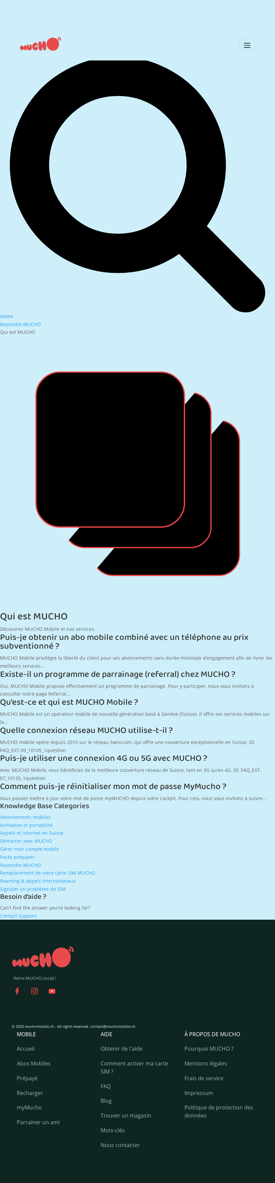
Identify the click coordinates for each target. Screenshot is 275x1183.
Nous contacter (120, 1145)
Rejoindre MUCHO (20, 865)
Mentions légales (205, 1063)
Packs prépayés (17, 857)
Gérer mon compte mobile (29, 849)
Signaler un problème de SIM (33, 889)
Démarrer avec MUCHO (26, 841)
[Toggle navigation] (247, 45)
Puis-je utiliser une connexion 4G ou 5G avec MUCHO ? (103, 758)
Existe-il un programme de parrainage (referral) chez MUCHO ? (117, 674)
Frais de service (203, 1078)
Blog (106, 1100)
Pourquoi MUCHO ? (208, 1048)
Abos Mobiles (34, 1063)
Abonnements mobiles (25, 817)
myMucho (29, 1107)
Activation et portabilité (26, 825)
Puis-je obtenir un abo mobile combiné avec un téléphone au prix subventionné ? (124, 641)
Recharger (30, 1093)
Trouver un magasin (126, 1115)
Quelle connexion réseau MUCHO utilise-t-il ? (86, 731)
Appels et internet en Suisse (31, 833)
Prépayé (27, 1078)
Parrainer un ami (38, 1122)
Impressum (198, 1093)
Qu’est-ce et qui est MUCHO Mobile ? (69, 702)
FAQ (106, 1086)
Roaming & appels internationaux (37, 881)
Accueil (26, 1048)
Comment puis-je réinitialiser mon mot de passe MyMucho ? (113, 787)
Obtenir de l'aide (122, 1048)
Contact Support (18, 916)
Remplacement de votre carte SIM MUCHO (47, 873)
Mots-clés (113, 1130)
